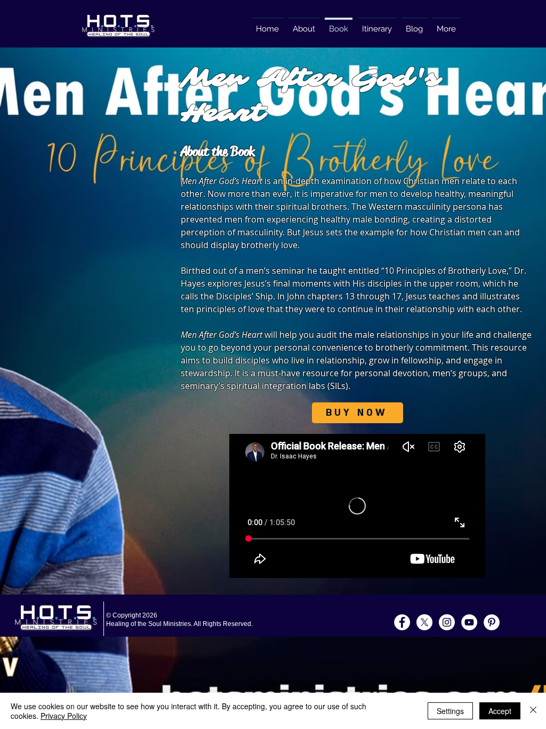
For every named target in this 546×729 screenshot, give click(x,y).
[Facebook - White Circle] (402, 622)
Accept (499, 711)
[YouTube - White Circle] (469, 622)
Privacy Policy (64, 715)
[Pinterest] (492, 622)
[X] (424, 622)
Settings (450, 711)
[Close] (533, 710)
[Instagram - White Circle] (447, 622)
